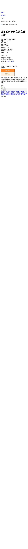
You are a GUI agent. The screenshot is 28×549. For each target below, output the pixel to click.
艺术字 (2, 18)
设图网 (2, 12)
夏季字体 (3, 91)
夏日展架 (18, 94)
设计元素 (3, 15)
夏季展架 (8, 94)
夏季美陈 (14, 93)
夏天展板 (24, 93)
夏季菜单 (3, 94)
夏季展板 (4, 93)
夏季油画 (13, 94)
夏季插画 (19, 93)
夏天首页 (9, 93)
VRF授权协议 (10, 61)
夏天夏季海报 (19, 91)
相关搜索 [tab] (3, 89)
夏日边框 (23, 94)
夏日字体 (8, 91)
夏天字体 (13, 91)
